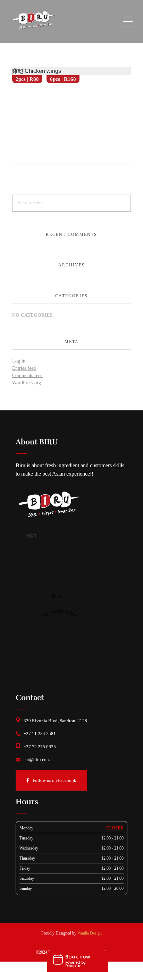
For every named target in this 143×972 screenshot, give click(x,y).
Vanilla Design (89, 933)
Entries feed (24, 368)
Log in (18, 361)
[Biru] (56, 571)
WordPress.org (26, 382)
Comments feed (27, 375)
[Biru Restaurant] (43, 20)
